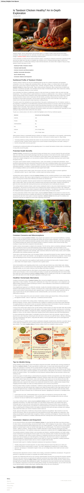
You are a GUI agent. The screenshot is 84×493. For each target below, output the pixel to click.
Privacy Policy (10, 485)
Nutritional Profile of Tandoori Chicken (23, 65)
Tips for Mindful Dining (19, 74)
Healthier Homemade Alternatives (22, 72)
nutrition (33, 467)
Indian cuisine (39, 467)
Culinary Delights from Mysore (10, 1)
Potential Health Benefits (20, 68)
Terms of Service (10, 483)
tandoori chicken (22, 56)
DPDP (8, 490)
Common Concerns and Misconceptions (24, 70)
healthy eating (27, 467)
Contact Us (9, 487)
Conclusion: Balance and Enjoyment (23, 76)
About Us (9, 481)
